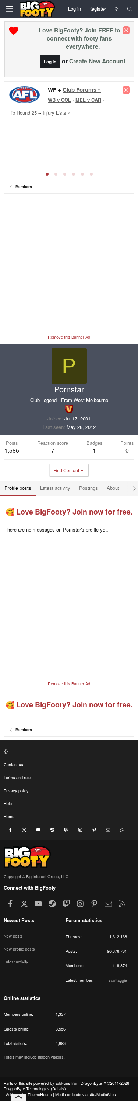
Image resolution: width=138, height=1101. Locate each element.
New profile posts (19, 949)
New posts (13, 936)
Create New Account (97, 61)
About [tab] (113, 487)
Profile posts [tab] (17, 487)
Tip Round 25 (22, 112)
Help (8, 803)
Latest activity (16, 962)
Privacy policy (16, 790)
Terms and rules (18, 777)
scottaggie (118, 980)
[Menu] (9, 9)
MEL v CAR (88, 99)
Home (9, 816)
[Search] (130, 9)
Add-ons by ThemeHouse (29, 1094)
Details (58, 1088)
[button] (68, 751)
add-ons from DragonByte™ (81, 1083)
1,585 (11, 450)
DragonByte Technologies (27, 1088)
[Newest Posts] (116, 9)
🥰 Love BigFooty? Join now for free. (69, 511)
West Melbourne (91, 400)
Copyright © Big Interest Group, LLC (36, 876)
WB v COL (59, 99)
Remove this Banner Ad (69, 337)
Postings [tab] (88, 487)
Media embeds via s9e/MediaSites (85, 1094)
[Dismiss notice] (126, 30)
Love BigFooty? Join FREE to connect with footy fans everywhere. (79, 38)
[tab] (47, 174)
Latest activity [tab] (55, 487)
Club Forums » (82, 90)
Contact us (13, 764)
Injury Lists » (56, 112)
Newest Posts (19, 920)
